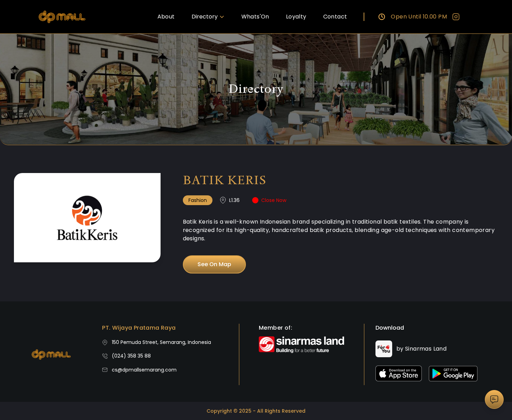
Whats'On (255, 17)
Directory (205, 17)
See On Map (214, 264)
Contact (335, 17)
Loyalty (296, 17)
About (166, 17)
